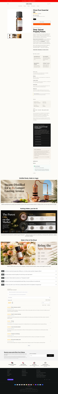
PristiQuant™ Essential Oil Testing (41, 372)
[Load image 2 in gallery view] (14, 36)
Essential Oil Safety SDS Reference (41, 375)
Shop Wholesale (24, 375)
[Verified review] (13, 308)
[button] (8, 4)
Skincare (8, 371)
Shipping (38, 16)
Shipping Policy (24, 371)
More (29, 345)
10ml (34, 19)
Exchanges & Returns (25, 372)
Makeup (8, 372)
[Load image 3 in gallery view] (19, 36)
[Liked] (50, 308)
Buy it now (41, 24)
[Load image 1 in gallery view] (9, 36)
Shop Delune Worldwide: (29, 388)
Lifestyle (8, 375)
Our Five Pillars (38, 371)
